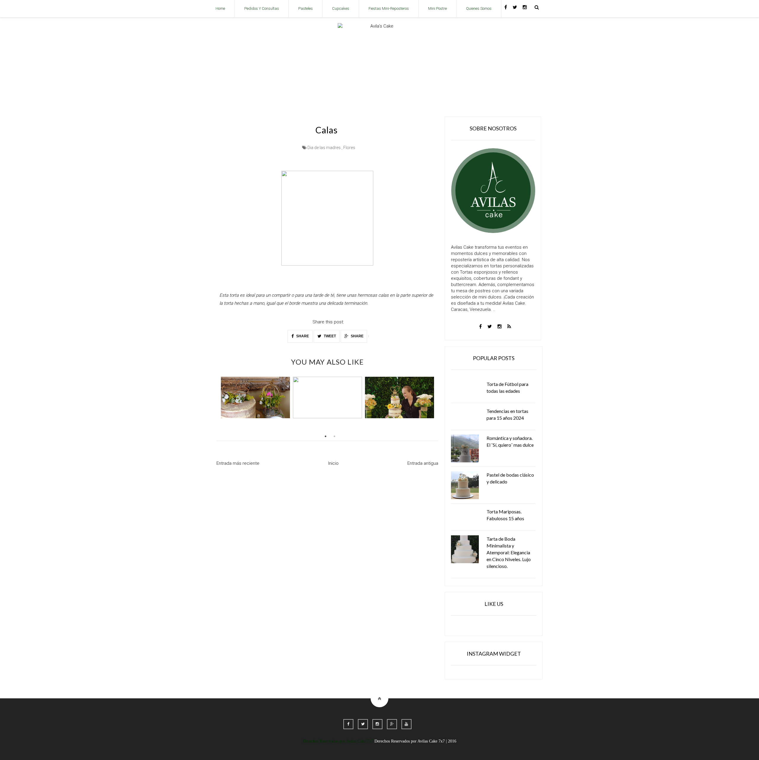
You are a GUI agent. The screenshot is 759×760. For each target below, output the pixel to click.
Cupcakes (340, 8)
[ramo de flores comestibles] (327, 397)
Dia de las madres (324, 147)
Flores (349, 147)
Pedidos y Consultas (261, 8)
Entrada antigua (422, 463)
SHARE (302, 336)
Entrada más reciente (237, 463)
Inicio (333, 463)
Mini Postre (437, 8)
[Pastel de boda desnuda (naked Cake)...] (399, 397)
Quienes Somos (479, 8)
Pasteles (305, 8)
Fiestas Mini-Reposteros (389, 8)
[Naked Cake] (255, 397)
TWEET (329, 336)
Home (220, 8)
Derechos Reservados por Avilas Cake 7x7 (338, 741)
